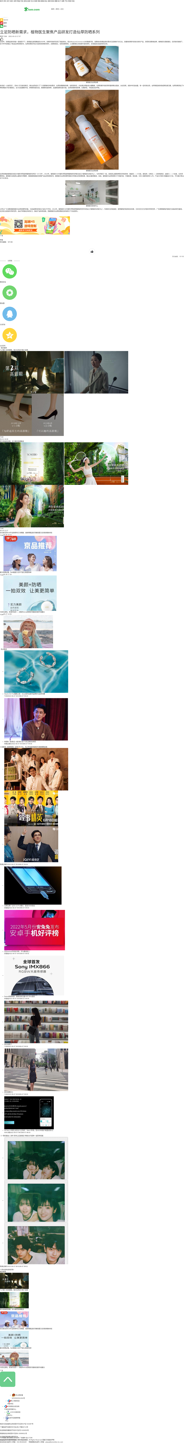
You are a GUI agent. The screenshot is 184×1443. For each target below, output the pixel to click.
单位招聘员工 (8, 1092)
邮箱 (42, 1)
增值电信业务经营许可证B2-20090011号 (13, 1433)
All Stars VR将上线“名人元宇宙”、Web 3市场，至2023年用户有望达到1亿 (28, 1130)
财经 (52, 1)
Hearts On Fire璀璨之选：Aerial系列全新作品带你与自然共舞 (24, 694)
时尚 (21, 1)
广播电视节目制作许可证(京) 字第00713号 (14, 1427)
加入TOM (29, 1438)
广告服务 (23, 1438)
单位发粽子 (8, 1044)
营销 (38, 1)
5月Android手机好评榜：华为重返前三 (17, 951)
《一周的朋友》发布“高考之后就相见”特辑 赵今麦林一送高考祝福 (21, 1136)
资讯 (4, 1)
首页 (1, 1)
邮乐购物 (10, 1438)
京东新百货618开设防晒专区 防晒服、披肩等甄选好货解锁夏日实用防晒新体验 (26, 532)
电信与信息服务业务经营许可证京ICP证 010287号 (16, 1424)
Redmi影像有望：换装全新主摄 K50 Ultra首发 (19, 996)
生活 (32, 1)
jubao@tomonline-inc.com (54, 1442)
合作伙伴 (16, 1438)
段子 (59, 1)
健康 (56, 1)
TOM (5, 36)
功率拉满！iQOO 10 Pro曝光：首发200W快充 (19, 906)
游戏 (25, 1)
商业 (45, 1)
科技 (73, 1)
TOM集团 (3, 1438)
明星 (18, 1)
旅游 (28, 1)
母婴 (35, 1)
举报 (1, 240)
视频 (49, 1)
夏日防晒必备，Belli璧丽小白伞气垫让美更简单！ (16, 572)
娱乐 (11, 1)
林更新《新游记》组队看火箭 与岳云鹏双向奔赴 (20, 741)
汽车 (66, 1)
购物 (69, 1)
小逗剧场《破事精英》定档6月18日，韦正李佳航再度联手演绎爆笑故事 (23, 747)
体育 (15, 1)
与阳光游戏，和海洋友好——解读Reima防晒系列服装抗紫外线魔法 (22, 612)
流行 (8, 1)
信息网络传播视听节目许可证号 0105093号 (14, 1430)
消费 (62, 1)
